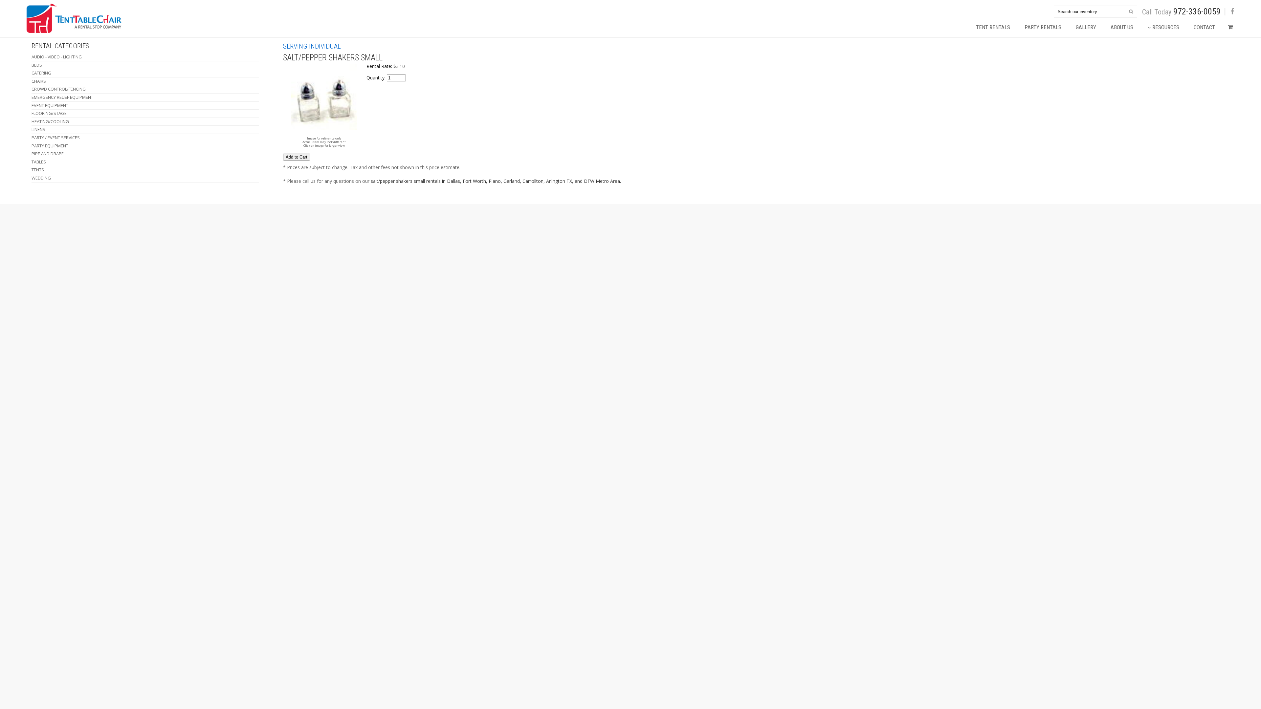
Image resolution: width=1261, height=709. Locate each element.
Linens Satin (325, 238)
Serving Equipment (333, 252)
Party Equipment (50, 146)
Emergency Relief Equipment (62, 97)
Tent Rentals (993, 27)
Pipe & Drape (325, 245)
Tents (38, 170)
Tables (39, 162)
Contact (1204, 27)
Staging (375, 225)
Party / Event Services (56, 137)
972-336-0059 (1197, 11)
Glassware (288, 252)
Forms (89, 245)
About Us (1122, 27)
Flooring (287, 231)
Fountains (288, 238)
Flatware (287, 225)
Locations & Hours (49, 238)
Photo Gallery (100, 238)
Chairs (39, 81)
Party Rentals (1043, 27)
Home (32, 225)
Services (35, 252)
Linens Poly (324, 231)
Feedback (37, 245)
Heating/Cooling (50, 121)
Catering (41, 73)
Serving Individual (312, 46)
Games (283, 245)
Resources (1165, 27)
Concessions (240, 245)
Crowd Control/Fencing (59, 89)
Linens (38, 129)
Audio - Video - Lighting (57, 57)
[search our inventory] (1131, 11)
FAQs (87, 252)
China (231, 252)
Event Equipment (50, 105)
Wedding (41, 178)
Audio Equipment (245, 225)
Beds (37, 65)
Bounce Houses (243, 231)
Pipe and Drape (48, 154)
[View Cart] (1228, 29)
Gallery (1086, 27)
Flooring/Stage (49, 113)
